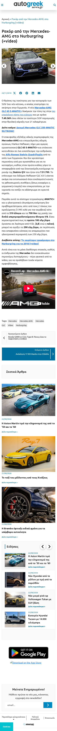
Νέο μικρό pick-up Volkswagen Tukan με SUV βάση (39, 599)
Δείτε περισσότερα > (10, 432)
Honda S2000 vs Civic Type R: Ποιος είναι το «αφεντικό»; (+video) (27, 338)
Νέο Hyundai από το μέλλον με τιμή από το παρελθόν (40, 579)
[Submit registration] (47, 705)
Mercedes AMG (26, 321)
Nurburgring (21, 325)
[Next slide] (53, 66)
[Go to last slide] (43, 547)
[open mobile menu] (2, 5)
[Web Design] (28, 724)
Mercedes (12, 321)
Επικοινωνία (50, 718)
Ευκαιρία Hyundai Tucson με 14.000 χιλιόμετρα (38, 619)
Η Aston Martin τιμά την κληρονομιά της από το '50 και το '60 (39, 559)
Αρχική (5, 19)
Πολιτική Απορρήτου (35, 718)
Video (10, 325)
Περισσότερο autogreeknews (13, 717)
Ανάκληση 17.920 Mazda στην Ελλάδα (32, 354)
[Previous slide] (4, 66)
